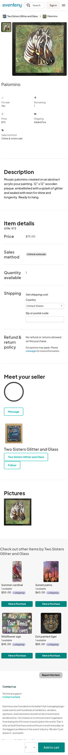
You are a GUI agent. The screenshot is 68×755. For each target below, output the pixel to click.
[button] (34, 5)
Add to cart (51, 747)
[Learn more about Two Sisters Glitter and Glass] (14, 433)
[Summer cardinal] (17, 584)
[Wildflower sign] (17, 635)
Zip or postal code (37, 313)
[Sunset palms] (51, 584)
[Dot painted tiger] (51, 635)
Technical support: (12, 695)
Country (31, 299)
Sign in (53, 5)
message (31, 350)
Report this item (51, 674)
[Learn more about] (14, 392)
